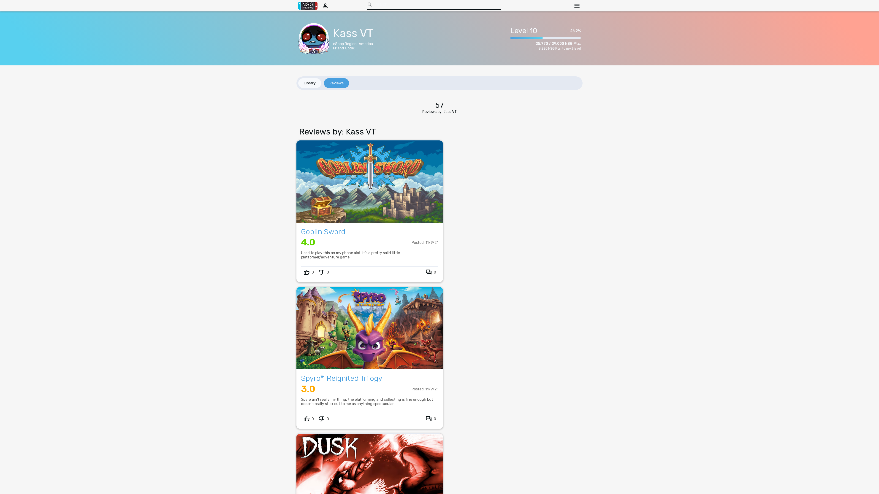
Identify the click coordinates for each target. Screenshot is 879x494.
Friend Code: (344, 48)
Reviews (336, 83)
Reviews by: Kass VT (439, 112)
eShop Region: (345, 44)
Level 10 (523, 30)
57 (439, 105)
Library (310, 83)
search (369, 4)
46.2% (575, 31)
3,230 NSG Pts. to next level (560, 49)
